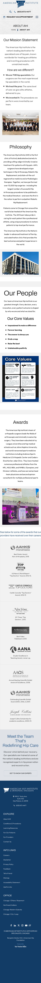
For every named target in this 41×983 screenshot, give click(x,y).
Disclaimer (7, 860)
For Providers (8, 837)
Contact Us (7, 842)
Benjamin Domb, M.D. (15, 938)
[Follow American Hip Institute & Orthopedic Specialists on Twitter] (18, 926)
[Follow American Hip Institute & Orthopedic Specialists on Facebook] (11, 926)
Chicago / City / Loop (10, 914)
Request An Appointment (20, 17)
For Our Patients (9, 833)
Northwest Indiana (10, 905)
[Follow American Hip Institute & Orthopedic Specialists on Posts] (30, 926)
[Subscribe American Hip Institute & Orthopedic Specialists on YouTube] (26, 926)
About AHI (7, 819)
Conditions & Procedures (12, 824)
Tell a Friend (7, 873)
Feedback (6, 869)
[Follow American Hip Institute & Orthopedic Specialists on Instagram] (22, 926)
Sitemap (6, 878)
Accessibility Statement (11, 882)
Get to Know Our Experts (20, 773)
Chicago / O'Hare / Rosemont (13, 901)
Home (13, 30)
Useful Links (7, 887)
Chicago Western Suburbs (12, 910)
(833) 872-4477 (24, 12)
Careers (6, 855)
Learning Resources (10, 828)
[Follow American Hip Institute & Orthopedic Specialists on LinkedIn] (15, 926)
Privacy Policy (8, 864)
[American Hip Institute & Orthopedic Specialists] (20, 4)
